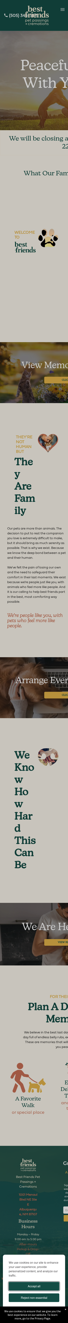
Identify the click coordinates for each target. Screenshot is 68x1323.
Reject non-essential (34, 1298)
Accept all (34, 1286)
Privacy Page (42, 1318)
